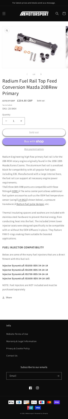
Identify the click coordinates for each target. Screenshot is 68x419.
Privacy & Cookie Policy (18, 348)
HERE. (15, 191)
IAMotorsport (29, 413)
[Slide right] (40, 74)
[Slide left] (27, 74)
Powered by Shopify (41, 413)
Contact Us (12, 355)
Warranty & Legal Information (21, 341)
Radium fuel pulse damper (30, 204)
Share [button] (9, 297)
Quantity (6, 114)
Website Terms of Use (17, 333)
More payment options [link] (34, 149)
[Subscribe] (58, 376)
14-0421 (22, 199)
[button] (3, 13)
